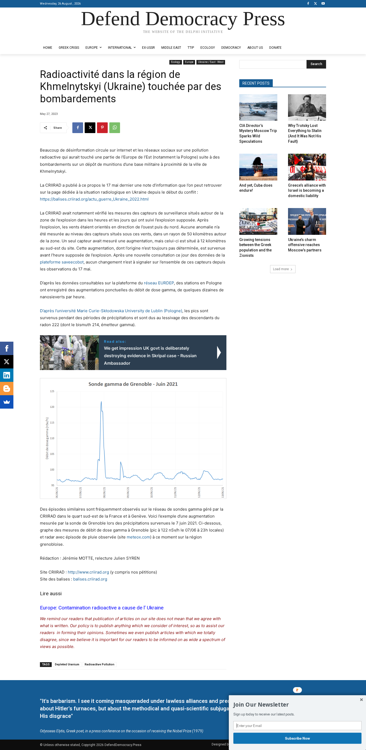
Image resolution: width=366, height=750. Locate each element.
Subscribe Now (297, 738)
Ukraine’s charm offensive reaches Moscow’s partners (305, 245)
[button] (297, 705)
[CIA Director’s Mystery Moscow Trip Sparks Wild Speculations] (258, 107)
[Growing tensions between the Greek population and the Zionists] (258, 221)
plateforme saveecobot (62, 262)
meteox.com (138, 537)
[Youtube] (323, 4)
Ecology (175, 62)
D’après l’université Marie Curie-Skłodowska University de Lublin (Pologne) (111, 310)
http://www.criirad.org (88, 572)
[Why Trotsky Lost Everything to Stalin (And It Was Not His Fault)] (307, 107)
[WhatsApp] (114, 127)
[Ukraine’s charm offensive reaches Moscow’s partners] (307, 221)
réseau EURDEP (159, 282)
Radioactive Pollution (99, 664)
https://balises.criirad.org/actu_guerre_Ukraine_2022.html (94, 199)
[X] (315, 4)
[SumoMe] (6, 402)
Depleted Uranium (67, 664)
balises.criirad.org (90, 579)
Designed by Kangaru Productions (61, 37)
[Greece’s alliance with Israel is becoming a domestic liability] (307, 167)
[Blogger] (6, 388)
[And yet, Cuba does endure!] (258, 167)
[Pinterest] (102, 127)
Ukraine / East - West (210, 62)
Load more (281, 269)
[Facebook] (308, 4)
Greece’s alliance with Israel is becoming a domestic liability (307, 190)
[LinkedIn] (6, 375)
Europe (189, 62)
